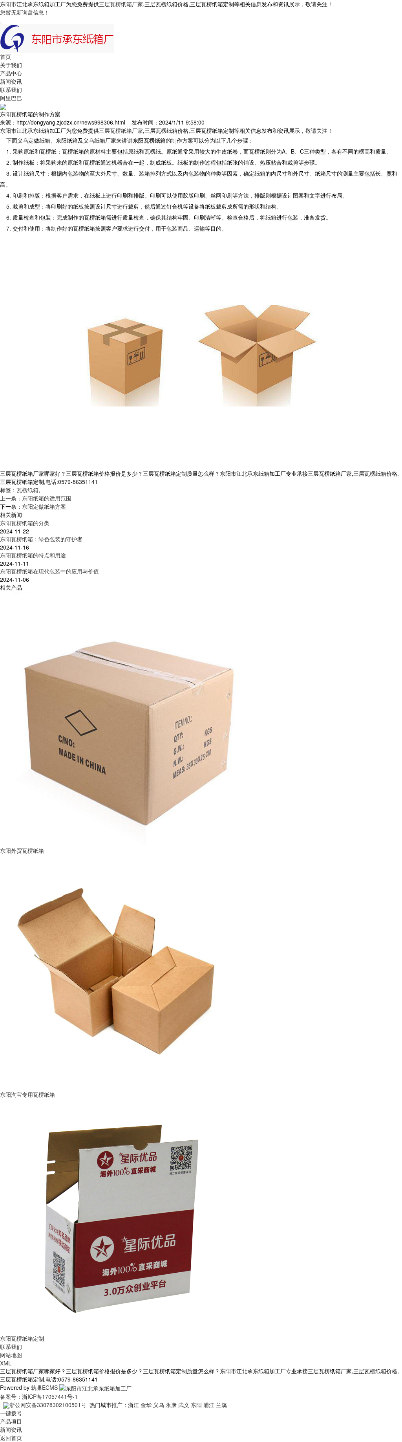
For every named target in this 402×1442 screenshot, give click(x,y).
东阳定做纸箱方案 (44, 506)
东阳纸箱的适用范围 (46, 498)
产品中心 (11, 73)
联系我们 (11, 89)
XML (5, 1363)
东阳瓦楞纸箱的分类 (24, 523)
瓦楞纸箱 (27, 490)
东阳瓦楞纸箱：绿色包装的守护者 (41, 539)
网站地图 (11, 1355)
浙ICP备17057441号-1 (50, 1396)
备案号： (11, 1396)
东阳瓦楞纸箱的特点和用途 (33, 555)
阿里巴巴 (11, 98)
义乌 (158, 1405)
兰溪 (221, 1405)
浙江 (133, 1405)
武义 (183, 1405)
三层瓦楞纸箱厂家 (121, 4)
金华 (146, 1405)
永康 (171, 1405)
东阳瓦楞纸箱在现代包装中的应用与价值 (49, 571)
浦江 (208, 1405)
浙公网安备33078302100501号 (47, 1405)
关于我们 (11, 65)
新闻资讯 (11, 81)
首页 (5, 56)
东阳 (196, 1405)
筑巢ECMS (44, 1387)
